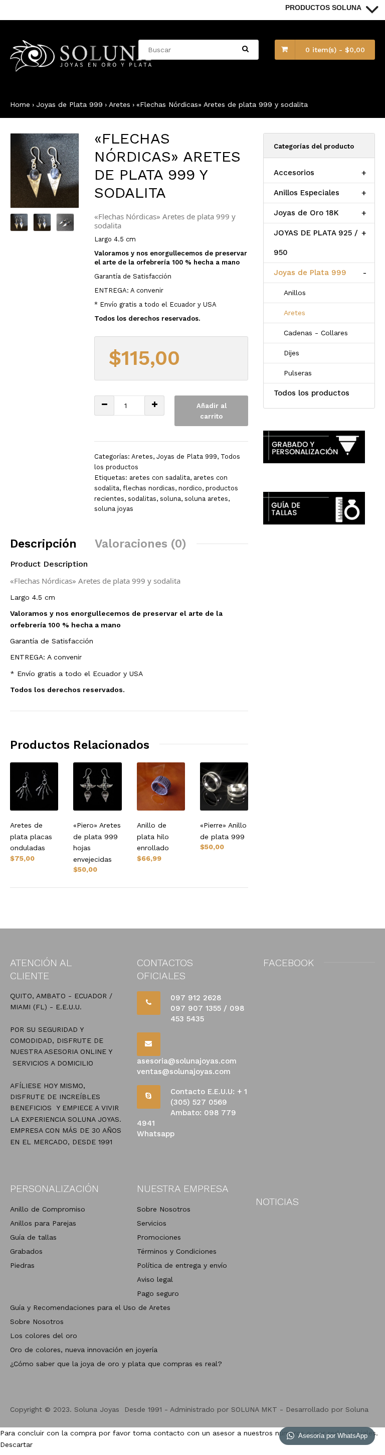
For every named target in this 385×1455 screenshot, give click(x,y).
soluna (170, 498)
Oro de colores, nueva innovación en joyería (83, 1350)
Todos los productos (311, 393)
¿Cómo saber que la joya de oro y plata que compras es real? (116, 1364)
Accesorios (294, 172)
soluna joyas (113, 508)
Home (20, 104)
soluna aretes (206, 498)
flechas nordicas (149, 488)
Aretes (119, 104)
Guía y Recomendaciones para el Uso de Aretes (90, 1307)
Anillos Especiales (306, 192)
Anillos (295, 293)
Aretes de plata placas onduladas (31, 836)
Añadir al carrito (212, 411)
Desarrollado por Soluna (327, 1409)
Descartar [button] (16, 1444)
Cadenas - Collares (316, 333)
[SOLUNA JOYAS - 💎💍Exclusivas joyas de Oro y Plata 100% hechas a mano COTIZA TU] (81, 69)
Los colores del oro (43, 1336)
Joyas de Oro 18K (306, 212)
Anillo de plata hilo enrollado (153, 836)
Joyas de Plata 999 (69, 104)
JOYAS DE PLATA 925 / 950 (316, 242)
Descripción (43, 544)
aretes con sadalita (159, 477)
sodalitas (142, 498)
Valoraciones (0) (140, 544)
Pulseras (298, 373)
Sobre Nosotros (37, 1321)
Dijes (291, 353)
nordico (190, 488)
